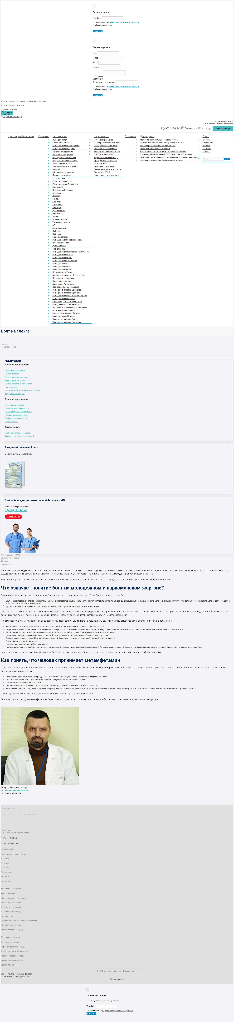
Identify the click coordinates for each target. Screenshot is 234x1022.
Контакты (207, 148)
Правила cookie (117, 979)
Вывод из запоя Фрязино (63, 298)
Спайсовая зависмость (104, 154)
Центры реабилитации (21, 136)
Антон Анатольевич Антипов (14, 790)
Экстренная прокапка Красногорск (68, 275)
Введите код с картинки (103, 82)
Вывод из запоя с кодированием (67, 240)
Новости (206, 146)
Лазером (56, 196)
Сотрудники (208, 143)
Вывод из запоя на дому (63, 148)
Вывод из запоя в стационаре (65, 146)
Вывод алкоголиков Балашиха (66, 304)
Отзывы (206, 151)
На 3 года (56, 234)
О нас (206, 136)
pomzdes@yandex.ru (10, 843)
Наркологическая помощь (106, 157)
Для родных (147, 136)
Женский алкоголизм (62, 163)
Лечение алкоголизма (63, 152)
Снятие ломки (11, 421)
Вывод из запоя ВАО (61, 266)
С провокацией (59, 228)
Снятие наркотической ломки (107, 169)
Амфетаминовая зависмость (107, 151)
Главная (4, 344)
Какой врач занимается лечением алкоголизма (161, 160)
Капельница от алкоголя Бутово (67, 301)
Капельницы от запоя (15, 380)
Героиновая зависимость (105, 148)
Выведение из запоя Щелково (66, 293)
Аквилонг (56, 202)
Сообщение (98, 76)
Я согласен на (117, 22)
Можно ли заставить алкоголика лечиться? (159, 140)
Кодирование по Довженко (65, 184)
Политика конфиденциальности (15, 976)
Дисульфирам (58, 210)
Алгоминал (57, 205)
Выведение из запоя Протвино (66, 322)
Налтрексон (57, 213)
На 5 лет (56, 231)
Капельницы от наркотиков (106, 175)
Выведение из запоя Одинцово (66, 290)
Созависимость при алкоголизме (155, 148)
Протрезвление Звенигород (65, 310)
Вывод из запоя (60, 140)
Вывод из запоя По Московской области (70, 252)
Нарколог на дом (60, 249)
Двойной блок (59, 246)
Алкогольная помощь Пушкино (66, 313)
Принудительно (59, 219)
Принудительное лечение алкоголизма (23, 390)
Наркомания (101, 136)
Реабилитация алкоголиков (65, 166)
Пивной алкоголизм (61, 175)
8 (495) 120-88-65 (9, 109)
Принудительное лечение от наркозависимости (162, 143)
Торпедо (56, 216)
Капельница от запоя (62, 143)
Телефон (97, 18)
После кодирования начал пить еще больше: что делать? (166, 154)
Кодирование (59, 178)
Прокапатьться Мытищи (63, 278)
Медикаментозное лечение (65, 160)
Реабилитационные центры (13, 854)
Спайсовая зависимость (16, 418)
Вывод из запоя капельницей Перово (69, 296)
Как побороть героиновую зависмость (158, 146)
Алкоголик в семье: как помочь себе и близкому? (163, 151)
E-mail (95, 62)
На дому (56, 169)
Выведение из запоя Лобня (65, 319)
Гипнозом (56, 193)
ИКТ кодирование (60, 243)
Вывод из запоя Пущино (63, 316)
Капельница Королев (62, 281)
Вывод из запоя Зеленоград (65, 260)
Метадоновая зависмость (105, 146)
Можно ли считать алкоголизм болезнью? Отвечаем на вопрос (169, 157)
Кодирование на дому (62, 181)
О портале (207, 140)
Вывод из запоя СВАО (62, 258)
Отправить (97, 31)
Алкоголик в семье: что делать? (19, 436)
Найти (227, 159)
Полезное (130, 136)
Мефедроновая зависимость (107, 143)
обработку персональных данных (123, 22)
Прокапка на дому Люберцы (65, 287)
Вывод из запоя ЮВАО (62, 255)
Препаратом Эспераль (62, 190)
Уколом (55, 199)
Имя (95, 53)
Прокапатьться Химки (62, 272)
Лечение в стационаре (62, 155)
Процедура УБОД (102, 172)
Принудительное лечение (64, 157)
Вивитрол (56, 207)
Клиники (43, 136)
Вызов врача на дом (7, 113)
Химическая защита (61, 222)
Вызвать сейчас (13, 517)
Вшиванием (57, 187)
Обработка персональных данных (16, 974)
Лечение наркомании (103, 140)
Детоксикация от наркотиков (18, 412)
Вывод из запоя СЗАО (62, 269)
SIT (53, 225)
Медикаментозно (60, 237)
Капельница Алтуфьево (63, 284)
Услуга (96, 67)
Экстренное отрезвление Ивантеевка (69, 307)
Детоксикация (100, 163)
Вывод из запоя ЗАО (61, 263)
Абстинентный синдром (63, 172)
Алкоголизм (60, 136)
